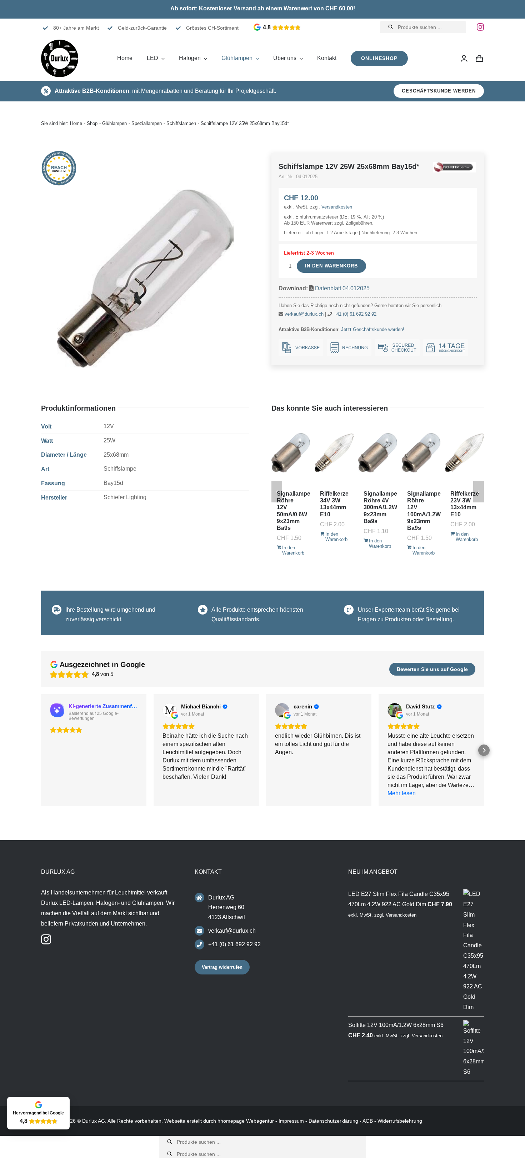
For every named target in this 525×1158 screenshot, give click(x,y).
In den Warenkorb (331, 266)
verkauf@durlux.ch (304, 314)
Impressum (291, 1121)
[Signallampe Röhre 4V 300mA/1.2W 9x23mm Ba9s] (377, 452)
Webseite (174, 1121)
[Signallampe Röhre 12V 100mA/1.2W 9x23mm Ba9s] (421, 452)
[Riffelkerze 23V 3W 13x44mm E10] (464, 452)
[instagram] (480, 27)
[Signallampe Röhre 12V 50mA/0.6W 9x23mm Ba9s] (290, 452)
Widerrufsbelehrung (400, 1121)
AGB (367, 1121)
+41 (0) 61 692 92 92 (355, 314)
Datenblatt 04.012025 (342, 288)
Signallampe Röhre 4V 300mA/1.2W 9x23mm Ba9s (380, 507)
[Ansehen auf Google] (169, 710)
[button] (41, 750)
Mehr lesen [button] (402, 793)
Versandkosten (336, 207)
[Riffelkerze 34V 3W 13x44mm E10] (334, 452)
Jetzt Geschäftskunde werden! (372, 329)
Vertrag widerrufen (222, 967)
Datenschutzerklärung (333, 1121)
